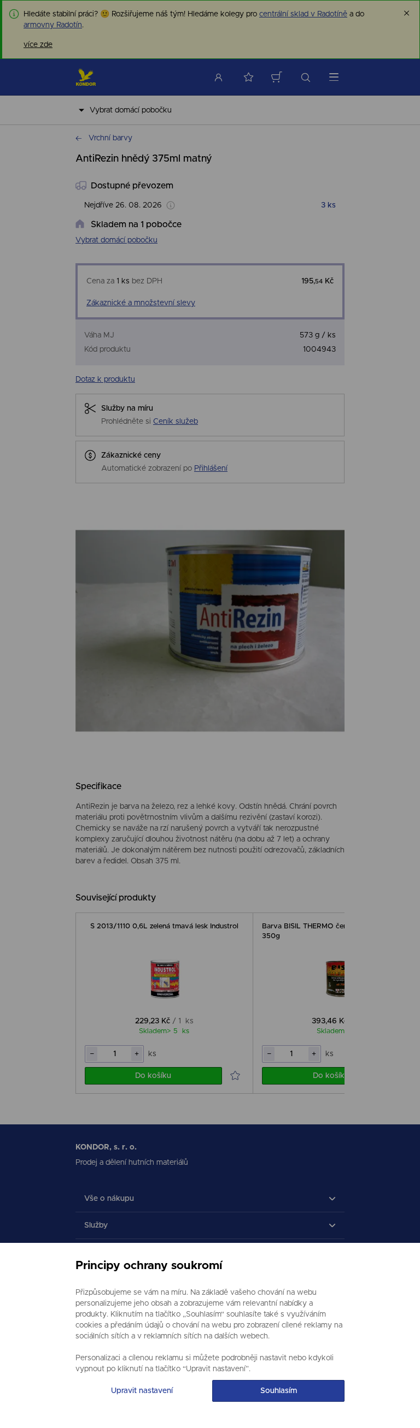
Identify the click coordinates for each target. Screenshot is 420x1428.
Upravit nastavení (142, 1391)
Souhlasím (278, 1391)
